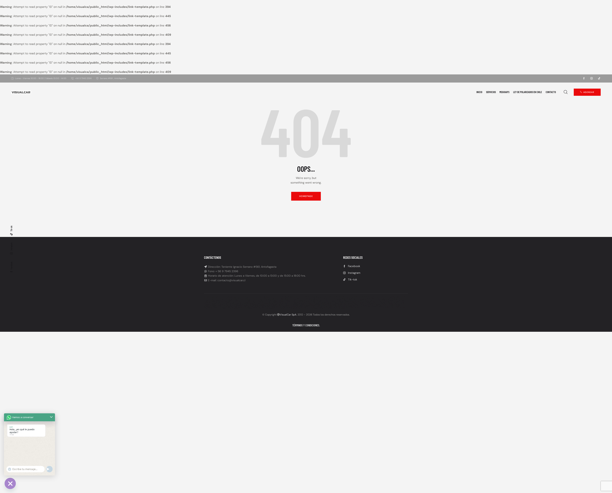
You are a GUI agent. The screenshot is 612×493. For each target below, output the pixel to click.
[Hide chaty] (10, 483)
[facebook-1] (584, 78)
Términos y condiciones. (306, 325)
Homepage (306, 196)
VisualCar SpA (288, 314)
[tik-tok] (599, 78)
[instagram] (592, 78)
